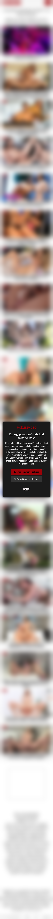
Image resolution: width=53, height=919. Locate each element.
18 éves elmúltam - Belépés (26, 472)
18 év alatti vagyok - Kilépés (26, 479)
